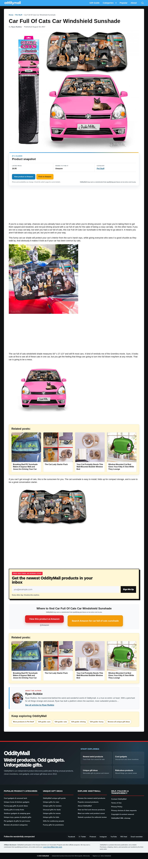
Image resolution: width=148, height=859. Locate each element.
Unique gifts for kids (51, 817)
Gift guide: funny (96, 722)
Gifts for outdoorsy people (53, 821)
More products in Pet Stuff (23, 722)
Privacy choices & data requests (124, 810)
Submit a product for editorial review (92, 817)
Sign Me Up (128, 589)
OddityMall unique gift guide (54, 798)
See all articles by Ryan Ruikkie (39, 705)
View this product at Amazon (44, 619)
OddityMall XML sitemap (120, 818)
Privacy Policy (116, 807)
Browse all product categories (16, 825)
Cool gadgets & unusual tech (15, 798)
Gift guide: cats (61, 722)
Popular (123, 3)
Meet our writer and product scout (91, 813)
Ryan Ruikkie (16, 27)
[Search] (142, 3)
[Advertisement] (74, 205)
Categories (108, 3)
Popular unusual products (88, 802)
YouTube (114, 837)
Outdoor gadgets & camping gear (17, 813)
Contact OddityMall (118, 799)
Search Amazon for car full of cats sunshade (95, 621)
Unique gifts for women (52, 806)
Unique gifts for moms (52, 813)
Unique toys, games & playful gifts (17, 817)
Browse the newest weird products (91, 798)
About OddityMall (85, 806)
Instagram (103, 837)
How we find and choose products (91, 810)
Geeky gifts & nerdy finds (14, 810)
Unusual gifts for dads (52, 810)
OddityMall (17, 753)
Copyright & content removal (122, 814)
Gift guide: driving (78, 722)
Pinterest (93, 837)
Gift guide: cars (44, 722)
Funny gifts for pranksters (53, 825)
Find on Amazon (45, 177)
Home (11, 15)
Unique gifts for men (51, 802)
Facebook (71, 837)
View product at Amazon (23, 177)
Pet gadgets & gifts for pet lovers (17, 821)
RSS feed (123, 837)
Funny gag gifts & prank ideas (16, 806)
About (134, 3)
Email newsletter (137, 837)
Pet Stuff (18, 15)
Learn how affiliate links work (52, 847)
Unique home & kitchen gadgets (16, 802)
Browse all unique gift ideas (119, 722)
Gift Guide (94, 3)
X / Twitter (82, 837)
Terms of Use (116, 803)
